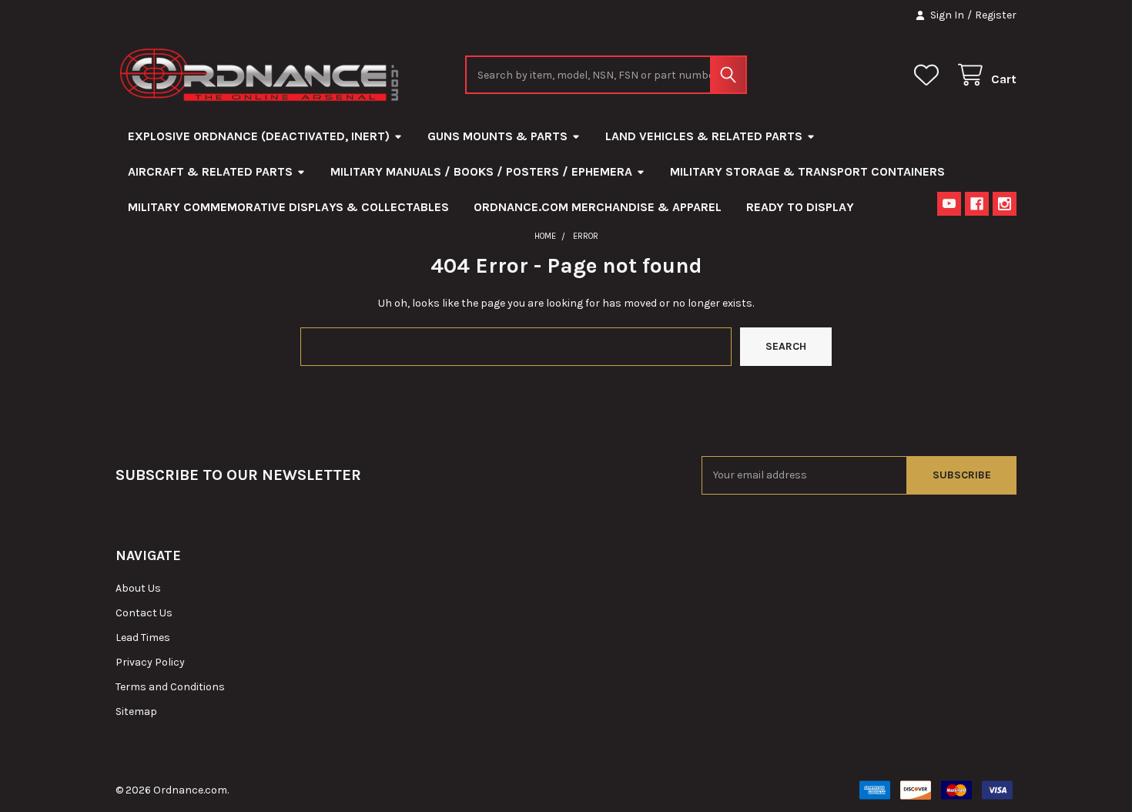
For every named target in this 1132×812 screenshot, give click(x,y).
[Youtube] (949, 204)
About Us (138, 588)
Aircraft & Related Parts (210, 171)
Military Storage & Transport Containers (807, 171)
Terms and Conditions (170, 686)
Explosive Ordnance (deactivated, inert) (259, 136)
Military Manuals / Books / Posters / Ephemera (481, 171)
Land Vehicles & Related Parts (703, 136)
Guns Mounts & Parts (497, 136)
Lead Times (143, 637)
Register (995, 15)
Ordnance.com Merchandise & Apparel (598, 207)
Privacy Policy (150, 662)
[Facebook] (977, 204)
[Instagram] (1004, 204)
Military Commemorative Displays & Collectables (288, 207)
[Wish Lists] (929, 75)
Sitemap (136, 711)
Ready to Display (800, 207)
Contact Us (144, 612)
